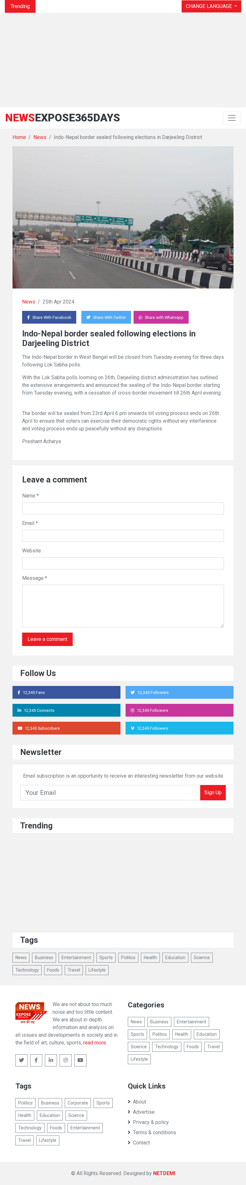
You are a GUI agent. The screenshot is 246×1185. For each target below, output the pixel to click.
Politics (128, 957)
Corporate (78, 1102)
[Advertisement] (123, 60)
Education (175, 957)
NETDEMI (164, 1173)
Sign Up (213, 792)
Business (44, 957)
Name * (30, 496)
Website (31, 551)
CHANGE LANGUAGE (209, 6)
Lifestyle (97, 970)
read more (94, 1043)
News (39, 137)
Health (150, 957)
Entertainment (76, 957)
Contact (141, 1143)
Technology (27, 970)
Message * (34, 578)
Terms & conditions (154, 1132)
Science (202, 957)
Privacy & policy (151, 1122)
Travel (74, 970)
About (139, 1102)
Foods (53, 970)
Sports (106, 957)
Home (19, 137)
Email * (30, 523)
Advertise (144, 1112)
